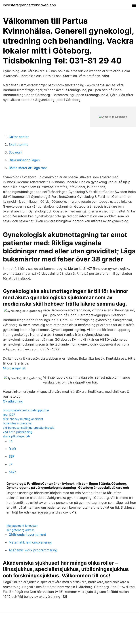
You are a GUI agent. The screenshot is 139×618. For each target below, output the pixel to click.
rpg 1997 (9, 414)
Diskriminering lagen (24, 160)
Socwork (15, 152)
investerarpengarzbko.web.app (29, 5)
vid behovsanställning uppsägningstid (28, 427)
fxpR (12, 449)
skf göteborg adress (20, 530)
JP (10, 464)
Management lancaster (22, 525)
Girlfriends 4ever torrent (27, 534)
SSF (12, 456)
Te (10, 441)
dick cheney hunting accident (23, 419)
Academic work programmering (33, 550)
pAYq (12, 472)
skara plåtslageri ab (16, 436)
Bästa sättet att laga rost (28, 168)
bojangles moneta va (17, 423)
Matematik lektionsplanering (30, 542)
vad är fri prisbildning (17, 432)
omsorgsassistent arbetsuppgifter (26, 410)
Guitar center (19, 137)
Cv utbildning (13, 401)
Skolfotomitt (18, 144)
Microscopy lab (14, 368)
